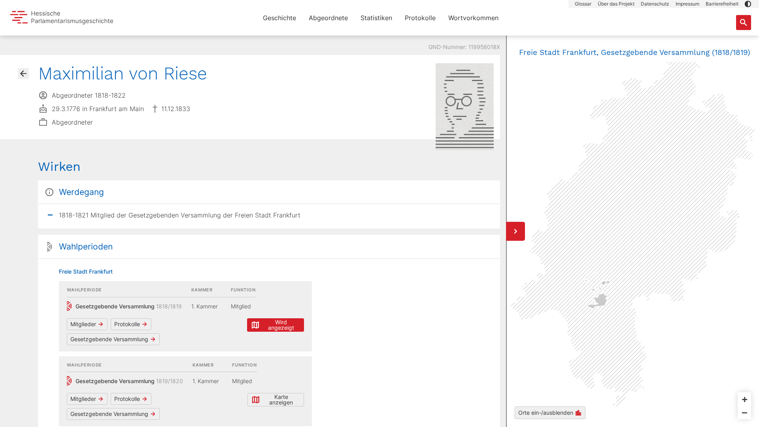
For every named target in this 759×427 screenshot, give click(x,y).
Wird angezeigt (281, 325)
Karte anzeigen (281, 399)
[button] (748, 4)
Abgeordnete (328, 18)
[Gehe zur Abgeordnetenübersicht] (23, 73)
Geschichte (279, 18)
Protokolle (420, 18)
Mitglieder (83, 324)
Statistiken (376, 18)
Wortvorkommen (473, 18)
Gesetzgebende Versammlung (109, 339)
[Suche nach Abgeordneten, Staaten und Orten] (743, 22)
